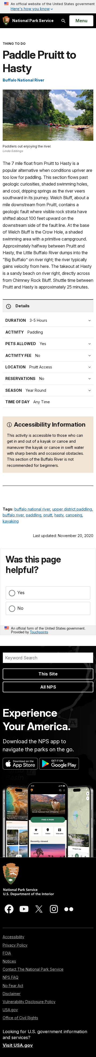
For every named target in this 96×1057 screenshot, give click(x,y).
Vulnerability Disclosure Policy (29, 1001)
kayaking (11, 521)
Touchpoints (39, 631)
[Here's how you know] (48, 6)
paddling (33, 515)
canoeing (74, 515)
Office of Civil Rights (20, 1017)
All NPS (48, 687)
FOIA (7, 953)
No (20, 608)
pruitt (47, 515)
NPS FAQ (10, 977)
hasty (58, 515)
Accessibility (13, 936)
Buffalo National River (23, 80)
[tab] (49, 355)
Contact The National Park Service (33, 969)
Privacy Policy (15, 945)
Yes (21, 592)
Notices (9, 961)
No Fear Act (13, 985)
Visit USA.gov (18, 1045)
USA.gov (10, 1009)
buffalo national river (32, 509)
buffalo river (13, 515)
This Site (48, 674)
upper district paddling (72, 509)
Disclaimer (12, 993)
